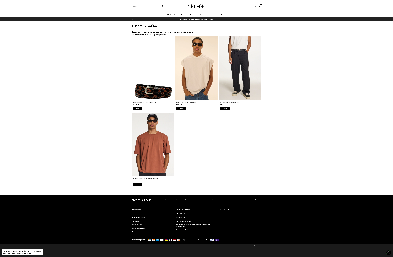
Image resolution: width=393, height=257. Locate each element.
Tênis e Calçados (180, 15)
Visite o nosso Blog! (182, 230)
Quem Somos (136, 214)
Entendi (29, 253)
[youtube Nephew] (224, 209)
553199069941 (180, 214)
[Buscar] (162, 6)
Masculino (192, 15)
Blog (133, 232)
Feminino (203, 15)
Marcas (223, 15)
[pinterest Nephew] (232, 209)
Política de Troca (137, 224)
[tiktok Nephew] (228, 209)
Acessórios (213, 15)
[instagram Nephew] (221, 209)
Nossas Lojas (135, 221)
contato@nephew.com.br (183, 221)
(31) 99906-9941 (181, 217)
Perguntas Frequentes (138, 217)
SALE (169, 15)
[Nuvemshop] (255, 246)
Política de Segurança (138, 228)
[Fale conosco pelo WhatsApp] (388, 252)
